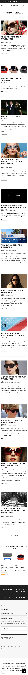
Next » (17, 535)
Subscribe (14, 633)
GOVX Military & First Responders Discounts (12, 334)
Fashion (9, 42)
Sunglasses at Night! (11, 117)
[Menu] (1, 5)
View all (14, 548)
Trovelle (16, 83)
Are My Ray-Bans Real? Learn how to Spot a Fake (13, 206)
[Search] (5, 5)
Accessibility (3, 648)
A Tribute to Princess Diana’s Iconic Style (11, 421)
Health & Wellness (11, 120)
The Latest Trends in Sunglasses (11, 38)
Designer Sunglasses (9, 382)
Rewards (10, 167)
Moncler (18, 382)
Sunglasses (18, 120)
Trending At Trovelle (14, 546)
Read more (4, 53)
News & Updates (11, 83)
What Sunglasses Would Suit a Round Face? (13, 465)
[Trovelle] (14, 5)
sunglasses (19, 129)
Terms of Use (3, 646)
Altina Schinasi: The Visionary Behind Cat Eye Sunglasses (13, 511)
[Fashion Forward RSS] (26, 17)
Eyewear (6, 42)
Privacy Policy (11, 646)
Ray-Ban (10, 210)
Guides (9, 250)
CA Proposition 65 (18, 646)
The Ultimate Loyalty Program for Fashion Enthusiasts (11, 162)
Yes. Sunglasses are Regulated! (11, 246)
